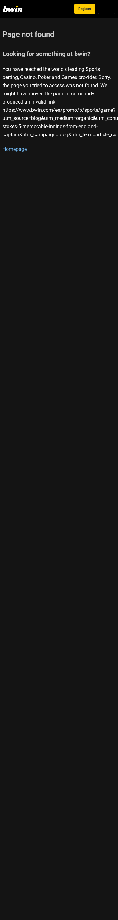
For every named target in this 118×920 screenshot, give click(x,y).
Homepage (15, 149)
